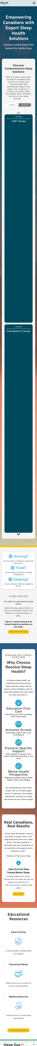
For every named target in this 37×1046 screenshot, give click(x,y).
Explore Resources (18, 1030)
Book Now (18, 894)
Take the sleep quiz (18, 632)
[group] (18, 218)
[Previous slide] (18, 113)
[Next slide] (18, 534)
